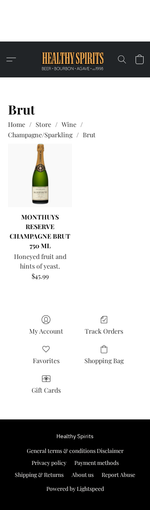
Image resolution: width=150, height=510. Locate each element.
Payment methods (96, 463)
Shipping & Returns (39, 474)
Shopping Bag (104, 360)
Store (43, 124)
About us (83, 474)
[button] (75, 32)
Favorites (46, 360)
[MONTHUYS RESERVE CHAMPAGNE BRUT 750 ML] (40, 175)
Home (16, 124)
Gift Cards (46, 390)
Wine (69, 124)
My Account (46, 331)
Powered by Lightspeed (75, 488)
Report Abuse (118, 474)
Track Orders (104, 331)
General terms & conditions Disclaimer (75, 451)
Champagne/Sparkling (40, 134)
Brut (89, 134)
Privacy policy (49, 463)
